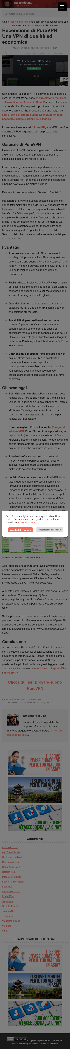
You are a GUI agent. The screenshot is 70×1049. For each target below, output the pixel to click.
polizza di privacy (26, 522)
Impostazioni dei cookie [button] (49, 529)
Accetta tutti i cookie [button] (20, 529)
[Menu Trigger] (62, 6)
